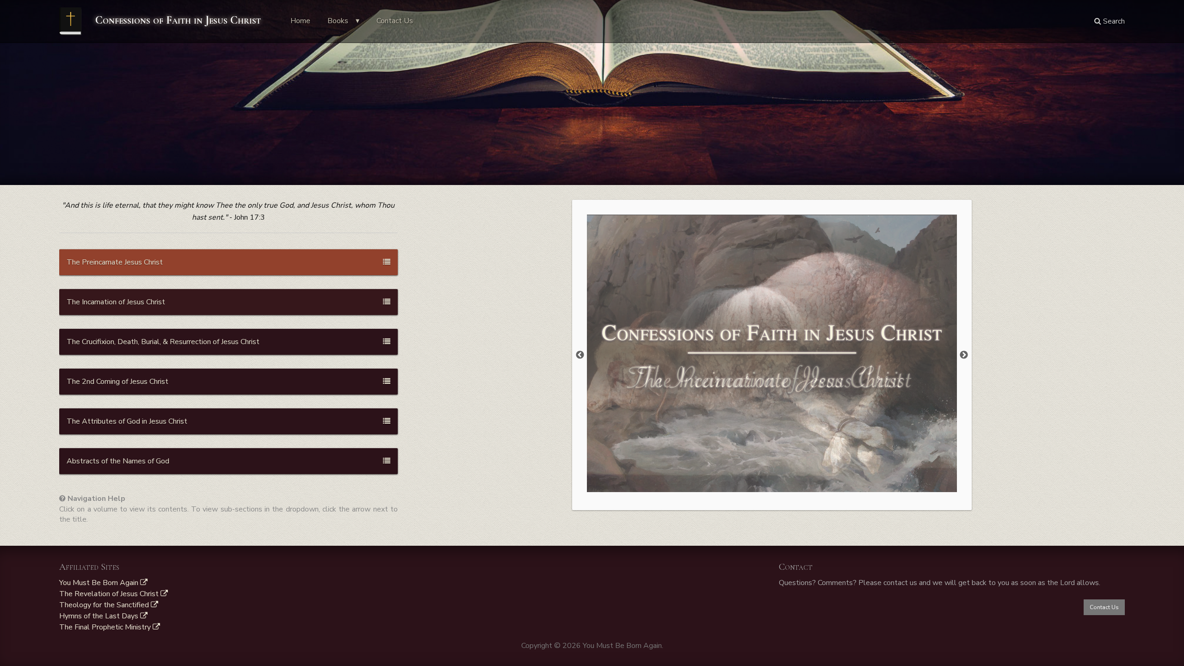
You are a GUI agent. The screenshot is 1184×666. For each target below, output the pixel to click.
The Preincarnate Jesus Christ (115, 262)
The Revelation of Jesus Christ (109, 594)
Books (337, 21)
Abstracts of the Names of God (118, 461)
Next (963, 355)
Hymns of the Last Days (99, 616)
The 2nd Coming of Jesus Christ (117, 381)
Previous (580, 355)
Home (300, 21)
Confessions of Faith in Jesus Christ (176, 20)
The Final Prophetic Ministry (106, 627)
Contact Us (394, 21)
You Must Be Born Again (99, 583)
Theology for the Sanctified (105, 605)
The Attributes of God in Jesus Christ (127, 421)
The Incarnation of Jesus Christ (116, 302)
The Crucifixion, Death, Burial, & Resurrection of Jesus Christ (163, 342)
